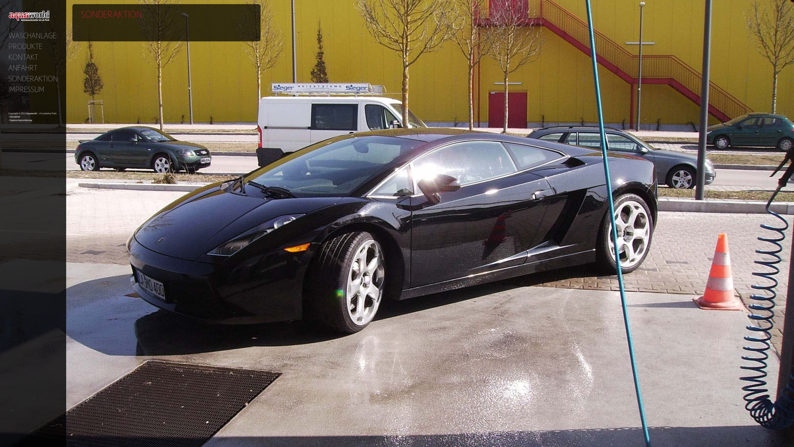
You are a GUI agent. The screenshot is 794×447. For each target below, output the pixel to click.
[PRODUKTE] (25, 46)
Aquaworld (31, 113)
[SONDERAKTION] (33, 78)
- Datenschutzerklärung (20, 120)
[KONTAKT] (23, 57)
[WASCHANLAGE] (32, 35)
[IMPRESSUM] (26, 89)
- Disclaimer (14, 116)
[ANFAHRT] (22, 67)
